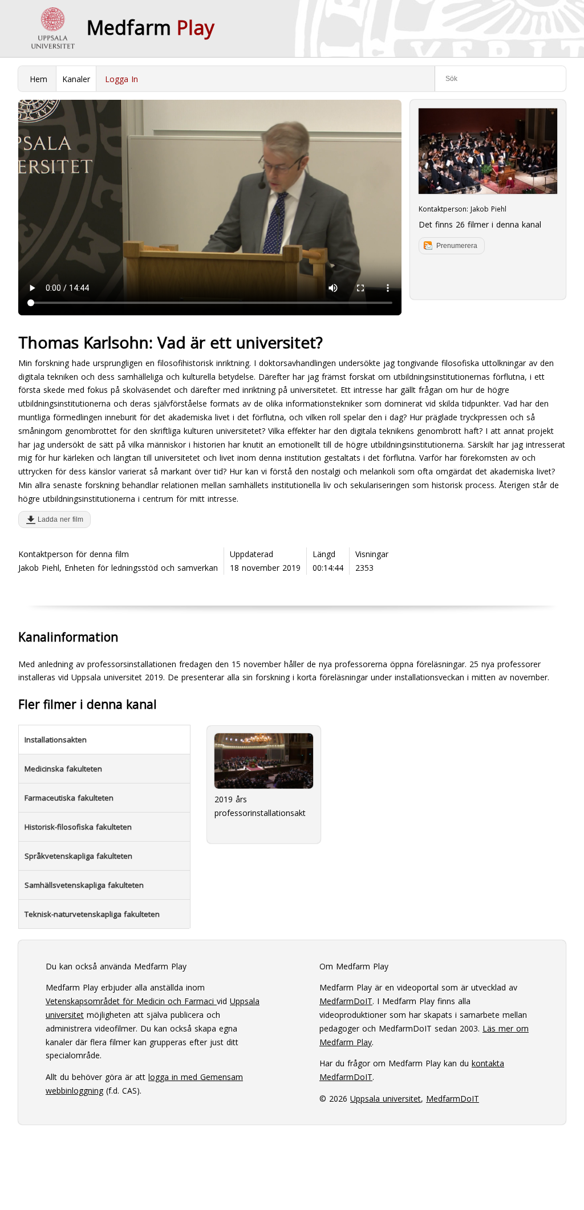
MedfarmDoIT (345, 1001)
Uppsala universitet (385, 1098)
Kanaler (76, 79)
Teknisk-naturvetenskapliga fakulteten (92, 914)
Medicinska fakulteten (63, 769)
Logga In (121, 79)
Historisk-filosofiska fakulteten (78, 827)
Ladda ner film (58, 519)
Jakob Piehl (488, 209)
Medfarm (150, 27)
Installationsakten (56, 739)
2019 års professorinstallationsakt (260, 806)
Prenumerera (456, 246)
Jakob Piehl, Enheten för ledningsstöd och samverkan (118, 567)
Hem (38, 79)
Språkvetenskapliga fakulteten (78, 856)
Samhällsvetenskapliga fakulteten (84, 885)
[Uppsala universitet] (52, 28)
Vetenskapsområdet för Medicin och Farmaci (131, 1001)
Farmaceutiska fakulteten (69, 798)
